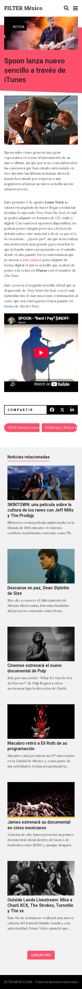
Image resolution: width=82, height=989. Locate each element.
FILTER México (23, 8)
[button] (66, 8)
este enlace (32, 260)
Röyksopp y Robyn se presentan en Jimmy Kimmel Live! (61, 427)
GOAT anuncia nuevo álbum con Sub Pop (24, 427)
